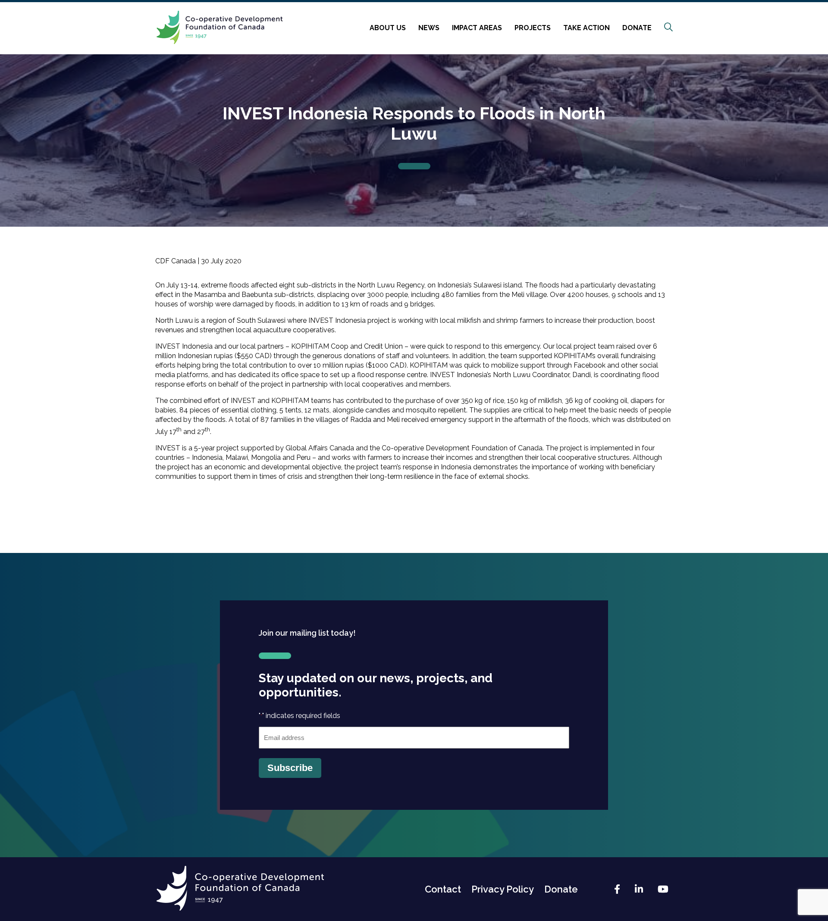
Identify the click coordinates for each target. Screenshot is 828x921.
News (428, 28)
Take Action (586, 28)
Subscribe (290, 767)
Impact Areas (477, 28)
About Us (388, 28)
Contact (443, 889)
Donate (637, 28)
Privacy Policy (502, 889)
